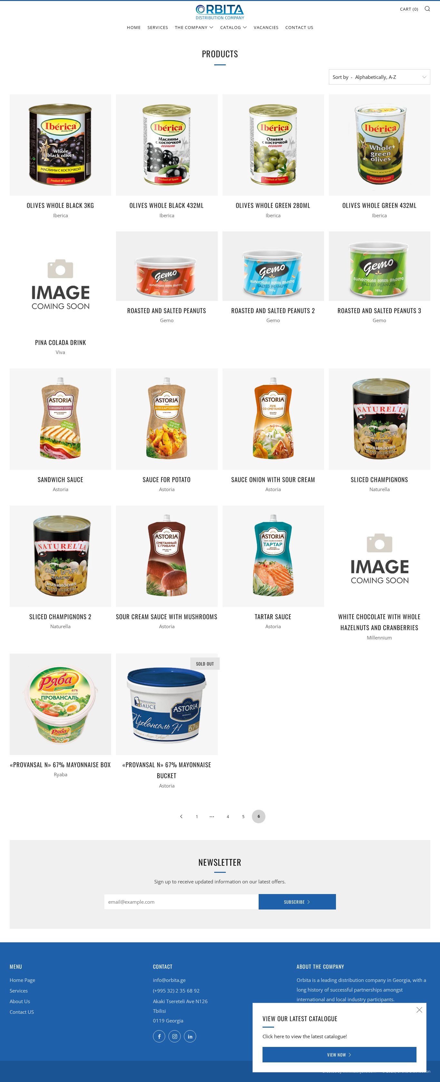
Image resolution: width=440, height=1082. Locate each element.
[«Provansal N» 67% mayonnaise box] (60, 704)
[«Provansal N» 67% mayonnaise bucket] (166, 704)
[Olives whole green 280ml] (273, 145)
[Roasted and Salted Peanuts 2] (273, 266)
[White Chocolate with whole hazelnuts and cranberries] (379, 556)
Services (158, 27)
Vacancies (266, 27)
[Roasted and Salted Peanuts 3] (379, 266)
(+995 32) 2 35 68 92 (176, 990)
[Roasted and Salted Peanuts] (166, 266)
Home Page (22, 980)
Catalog (230, 27)
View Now (336, 1054)
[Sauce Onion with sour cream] (273, 419)
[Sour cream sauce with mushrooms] (166, 556)
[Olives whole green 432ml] (379, 145)
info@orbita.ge (169, 980)
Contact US (22, 1012)
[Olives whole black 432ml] (166, 145)
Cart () (409, 9)
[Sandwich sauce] (60, 419)
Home (134, 27)
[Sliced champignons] (379, 419)
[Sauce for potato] (166, 419)
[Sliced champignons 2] (60, 556)
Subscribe (294, 902)
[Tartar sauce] (273, 556)
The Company (191, 27)
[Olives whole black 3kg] (60, 145)
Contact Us (299, 27)
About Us (20, 1001)
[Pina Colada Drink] (60, 282)
